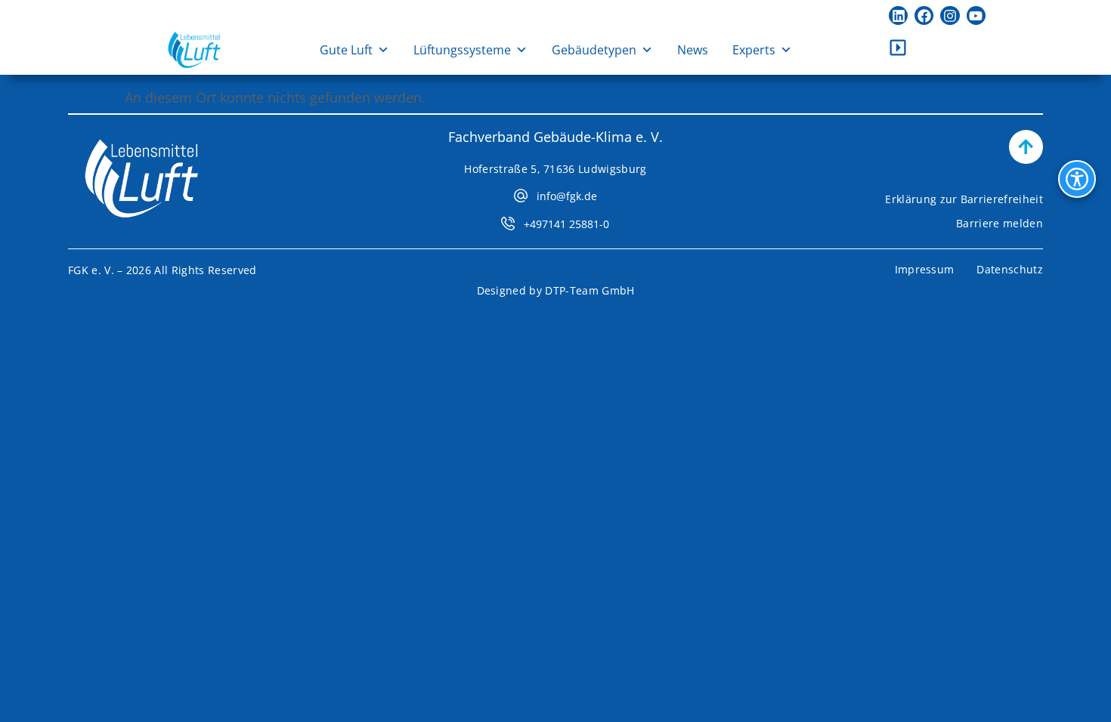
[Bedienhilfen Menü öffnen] (1077, 179)
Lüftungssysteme (462, 50)
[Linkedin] (898, 15)
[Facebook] (923, 15)
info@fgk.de (567, 196)
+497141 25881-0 (566, 224)
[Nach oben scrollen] (1026, 147)
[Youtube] (976, 15)
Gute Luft (346, 50)
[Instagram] (949, 15)
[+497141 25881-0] (508, 223)
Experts (753, 50)
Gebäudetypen (594, 50)
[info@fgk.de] (521, 195)
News (692, 50)
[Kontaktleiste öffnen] (898, 48)
